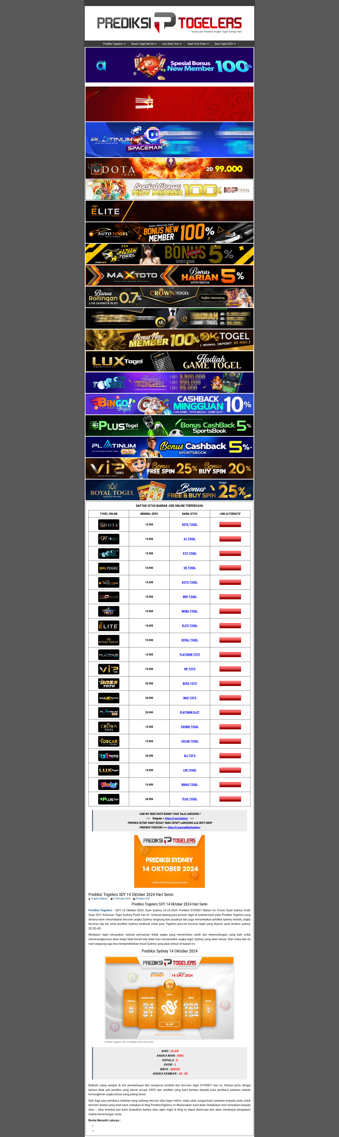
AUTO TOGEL (190, 582)
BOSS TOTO (190, 683)
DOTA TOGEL (189, 524)
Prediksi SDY (143, 898)
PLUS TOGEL (189, 799)
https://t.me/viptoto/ (176, 818)
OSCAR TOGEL (189, 741)
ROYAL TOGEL (190, 640)
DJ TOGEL (190, 539)
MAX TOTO (189, 698)
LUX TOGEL (190, 770)
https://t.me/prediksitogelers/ (184, 827)
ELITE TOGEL (190, 625)
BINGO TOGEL (190, 784)
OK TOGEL (190, 568)
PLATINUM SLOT (190, 712)
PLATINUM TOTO (190, 654)
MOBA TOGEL (190, 611)
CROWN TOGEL (190, 727)
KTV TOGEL (190, 553)
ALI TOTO (189, 755)
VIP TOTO (189, 669)
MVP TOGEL (190, 596)
